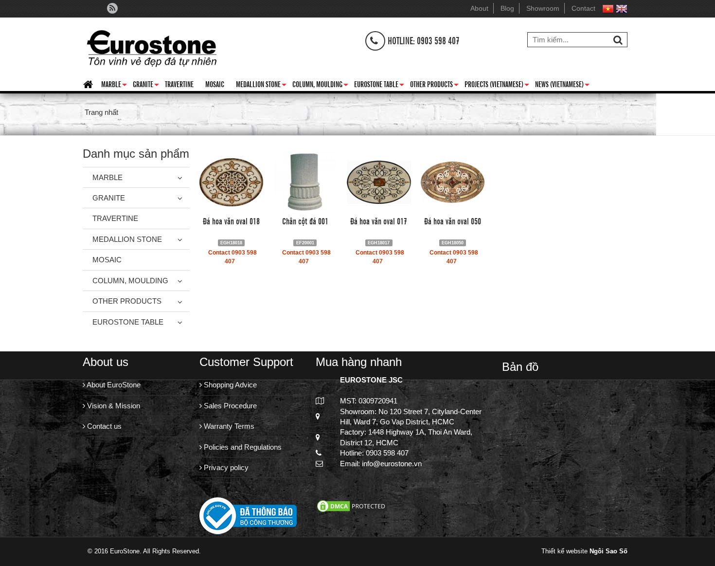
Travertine (179, 83)
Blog (507, 8)
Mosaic (214, 83)
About (479, 8)
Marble (114, 85)
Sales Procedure (229, 406)
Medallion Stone (261, 85)
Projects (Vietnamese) (497, 85)
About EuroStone (113, 385)
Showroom (542, 8)
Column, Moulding (320, 85)
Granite (146, 85)
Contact (583, 8)
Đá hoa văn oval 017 (378, 220)
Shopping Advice (229, 385)
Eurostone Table (379, 85)
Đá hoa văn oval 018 (231, 220)
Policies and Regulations (242, 447)
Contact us (103, 426)
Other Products (434, 85)
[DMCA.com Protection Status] (352, 505)
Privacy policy (225, 467)
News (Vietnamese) (562, 85)
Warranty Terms (228, 426)
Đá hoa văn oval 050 (452, 220)
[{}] (151, 46)
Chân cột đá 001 (305, 220)
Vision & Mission (112, 406)
